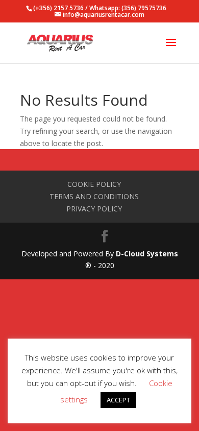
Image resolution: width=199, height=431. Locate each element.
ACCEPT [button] (118, 399)
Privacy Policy (94, 208)
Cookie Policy (94, 184)
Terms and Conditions (94, 196)
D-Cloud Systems (147, 253)
